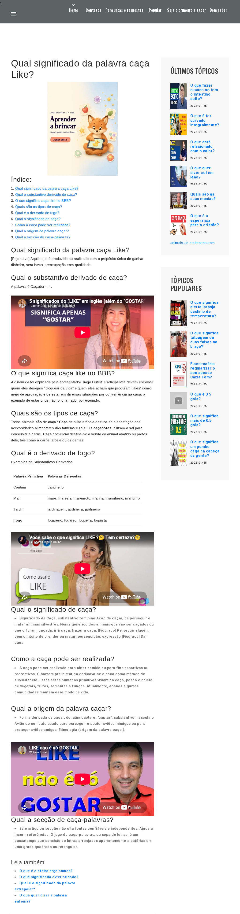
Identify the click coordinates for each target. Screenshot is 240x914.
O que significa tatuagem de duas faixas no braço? (204, 340)
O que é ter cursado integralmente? (204, 120)
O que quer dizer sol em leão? (202, 172)
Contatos (93, 10)
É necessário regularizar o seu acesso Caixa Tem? (202, 371)
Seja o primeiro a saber (186, 10)
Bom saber (218, 10)
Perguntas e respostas (124, 10)
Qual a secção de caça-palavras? (43, 237)
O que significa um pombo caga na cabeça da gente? (205, 449)
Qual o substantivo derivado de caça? (46, 194)
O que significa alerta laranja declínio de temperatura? (204, 309)
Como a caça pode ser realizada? (43, 225)
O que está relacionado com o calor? (202, 146)
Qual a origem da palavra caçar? (42, 231)
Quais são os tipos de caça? (38, 207)
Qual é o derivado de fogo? (37, 213)
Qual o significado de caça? (38, 219)
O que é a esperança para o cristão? (204, 220)
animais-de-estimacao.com (192, 243)
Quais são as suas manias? (203, 196)
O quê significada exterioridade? (48, 877)
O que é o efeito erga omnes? (45, 871)
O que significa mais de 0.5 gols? (204, 420)
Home (73, 10)
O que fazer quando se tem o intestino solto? (204, 92)
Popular (155, 10)
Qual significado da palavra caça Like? (47, 188)
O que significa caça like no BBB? (43, 201)
